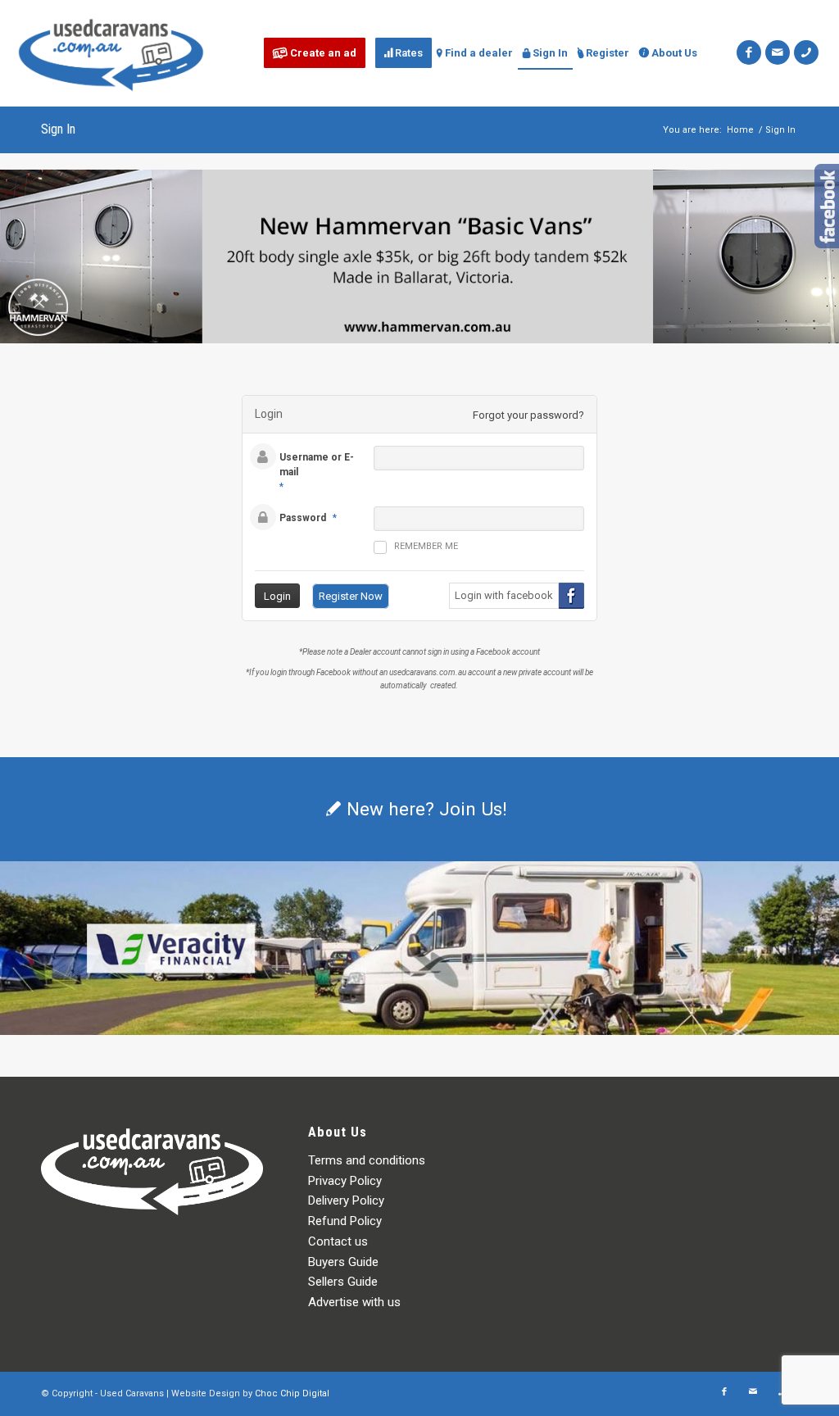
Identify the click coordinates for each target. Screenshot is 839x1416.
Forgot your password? (528, 415)
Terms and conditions (366, 1160)
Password (302, 518)
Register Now (351, 596)
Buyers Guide (343, 1262)
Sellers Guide (343, 1281)
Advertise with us (354, 1302)
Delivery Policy (346, 1200)
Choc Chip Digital (292, 1393)
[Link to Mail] (777, 52)
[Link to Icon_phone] (806, 52)
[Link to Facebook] (749, 52)
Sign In (58, 129)
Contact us (338, 1241)
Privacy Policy (345, 1180)
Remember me (426, 546)
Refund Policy (345, 1221)
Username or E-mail (316, 465)
